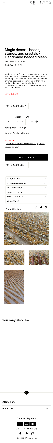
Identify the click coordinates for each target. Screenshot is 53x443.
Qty (7, 122)
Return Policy (15, 188)
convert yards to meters (17, 133)
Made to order (15, 197)
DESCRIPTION (13, 179)
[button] (20, 433)
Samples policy (15, 192)
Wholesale (13, 201)
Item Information (16, 183)
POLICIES (8, 408)
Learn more (14, 87)
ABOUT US (8, 401)
